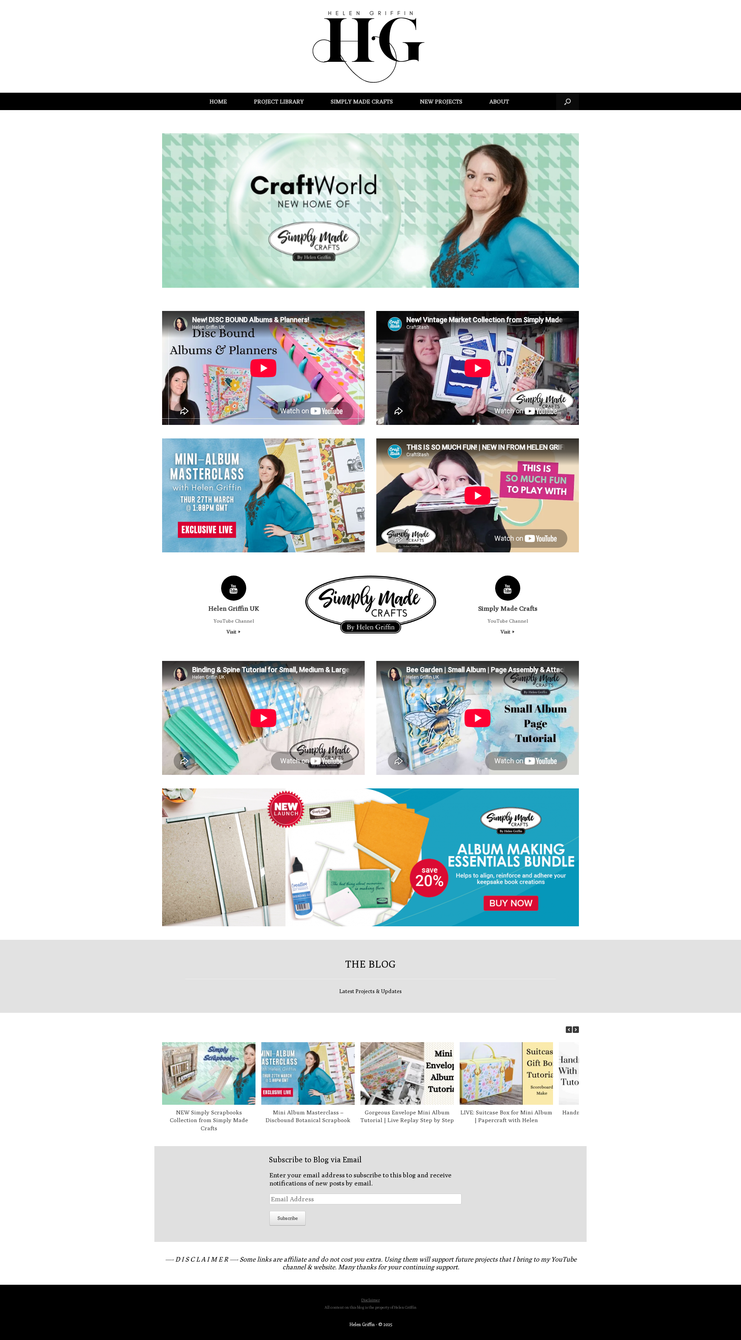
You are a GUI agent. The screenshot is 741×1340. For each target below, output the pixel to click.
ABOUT (499, 101)
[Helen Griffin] (370, 46)
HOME (218, 101)
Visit (232, 631)
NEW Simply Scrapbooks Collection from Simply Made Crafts (209, 1120)
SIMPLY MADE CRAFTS (362, 101)
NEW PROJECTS (441, 101)
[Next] (576, 1029)
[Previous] (569, 1029)
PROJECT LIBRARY (279, 101)
